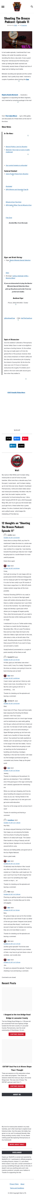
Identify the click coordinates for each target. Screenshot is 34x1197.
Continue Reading (17, 1034)
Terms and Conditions (17, 1188)
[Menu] (3, 7)
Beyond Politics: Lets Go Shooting (16, 147)
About (22, 1184)
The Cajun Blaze (11, 116)
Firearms (24, 25)
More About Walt (17, 1144)
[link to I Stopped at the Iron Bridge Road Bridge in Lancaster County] (17, 999)
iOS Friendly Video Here (16, 392)
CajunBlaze (10, 820)
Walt (15, 25)
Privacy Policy (14, 1184)
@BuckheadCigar (9, 318)
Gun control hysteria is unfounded (16, 165)
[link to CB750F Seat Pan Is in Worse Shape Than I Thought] (17, 1051)
